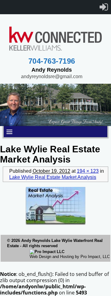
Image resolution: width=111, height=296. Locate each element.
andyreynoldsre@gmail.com (51, 76)
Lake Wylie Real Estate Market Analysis (52, 177)
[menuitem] (104, 7)
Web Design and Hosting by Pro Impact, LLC (70, 256)
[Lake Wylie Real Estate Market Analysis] (55, 206)
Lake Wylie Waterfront (72, 240)
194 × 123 (88, 171)
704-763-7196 (51, 61)
